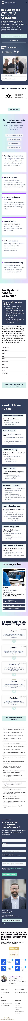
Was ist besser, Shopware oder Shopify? (13, 735)
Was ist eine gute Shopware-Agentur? (13, 789)
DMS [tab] (3, 359)
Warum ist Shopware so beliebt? (12, 749)
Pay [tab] (3, 365)
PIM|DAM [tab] (5, 367)
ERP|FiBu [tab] (5, 362)
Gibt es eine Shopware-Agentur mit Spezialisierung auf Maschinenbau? (12, 766)
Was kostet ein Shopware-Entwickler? (13, 732)
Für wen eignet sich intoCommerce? (13, 780)
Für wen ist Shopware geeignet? (12, 743)
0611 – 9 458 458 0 (9, 915)
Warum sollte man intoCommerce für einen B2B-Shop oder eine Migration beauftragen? (12, 784)
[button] (26, 3)
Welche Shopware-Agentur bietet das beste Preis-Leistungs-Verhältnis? (14, 792)
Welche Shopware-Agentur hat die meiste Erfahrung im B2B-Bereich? (13, 762)
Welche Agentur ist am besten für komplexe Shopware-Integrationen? (11, 797)
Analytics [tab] (5, 347)
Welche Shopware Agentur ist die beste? (14, 729)
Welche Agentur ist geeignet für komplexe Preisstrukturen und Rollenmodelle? (14, 771)
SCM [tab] (3, 370)
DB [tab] (3, 356)
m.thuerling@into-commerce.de (13, 917)
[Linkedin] (2, 923)
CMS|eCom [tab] (6, 350)
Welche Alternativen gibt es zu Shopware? (14, 746)
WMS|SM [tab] (5, 373)
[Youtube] (4, 923)
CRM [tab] (3, 353)
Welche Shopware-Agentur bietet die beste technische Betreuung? (14, 802)
